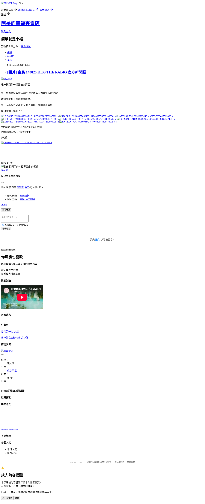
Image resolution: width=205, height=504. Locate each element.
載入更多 (6, 210)
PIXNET (80, 462)
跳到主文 (6, 31)
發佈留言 (6, 229)
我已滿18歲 (7, 498)
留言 (27, 187)
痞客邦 (20, 187)
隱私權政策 (119, 462)
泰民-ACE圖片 (27, 199)
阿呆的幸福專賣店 (20, 23)
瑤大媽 (4, 170)
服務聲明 (131, 462)
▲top (4, 204)
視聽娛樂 (24, 195)
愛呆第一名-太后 (10, 331)
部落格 (10, 56)
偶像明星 (26, 46)
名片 (9, 59)
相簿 (9, 52)
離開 (17, 498)
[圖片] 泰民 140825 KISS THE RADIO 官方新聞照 (46, 72)
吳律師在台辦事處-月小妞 (14, 337)
